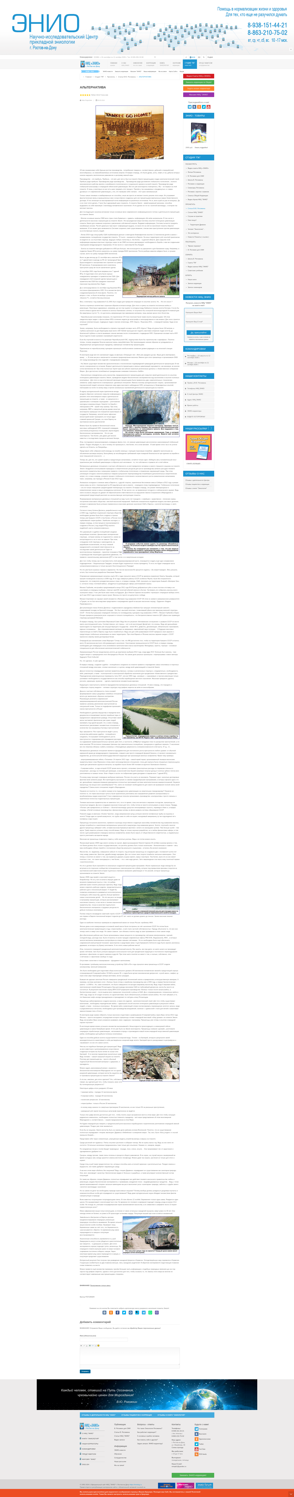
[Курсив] (84, 1345)
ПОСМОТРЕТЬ (191, 164)
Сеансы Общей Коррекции (198, 195)
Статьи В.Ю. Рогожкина (127, 77)
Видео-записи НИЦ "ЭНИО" (198, 267)
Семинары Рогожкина (196, 188)
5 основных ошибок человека (148, 1436)
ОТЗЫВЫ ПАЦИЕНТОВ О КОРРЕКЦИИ (136, 1415)
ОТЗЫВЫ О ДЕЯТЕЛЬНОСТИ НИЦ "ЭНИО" (99, 1415)
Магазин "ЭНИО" (135, 71)
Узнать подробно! (201, 147)
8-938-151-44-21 (178, 1431)
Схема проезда (177, 1447)
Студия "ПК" (99, 77)
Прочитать (111, 77)
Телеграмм (202, 1429)
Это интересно (193, 233)
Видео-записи (119, 1440)
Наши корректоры (90, 1444)
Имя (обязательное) (88, 1336)
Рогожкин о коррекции (196, 184)
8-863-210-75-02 (178, 1436)
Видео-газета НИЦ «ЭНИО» (198, 168)
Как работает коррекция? (146, 1432)
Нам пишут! (192, 220)
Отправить (85, 1371)
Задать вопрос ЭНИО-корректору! (150, 1443)
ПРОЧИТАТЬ (190, 204)
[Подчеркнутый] (87, 1345)
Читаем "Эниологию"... (196, 229)
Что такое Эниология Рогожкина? (149, 1428)
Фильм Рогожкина (194, 172)
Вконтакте (202, 1434)
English (210, 57)
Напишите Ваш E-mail (194, 322)
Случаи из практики (195, 216)
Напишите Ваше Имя (194, 312)
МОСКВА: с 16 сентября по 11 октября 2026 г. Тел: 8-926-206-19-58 (119, 57)
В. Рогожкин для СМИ (196, 176)
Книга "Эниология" (90, 1439)
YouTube (201, 1449)
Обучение (118, 1454)
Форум (182, 71)
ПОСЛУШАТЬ (190, 242)
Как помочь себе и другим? (147, 1440)
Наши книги (192, 279)
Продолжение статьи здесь (100, 1285)
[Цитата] (92, 1345)
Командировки (88, 1449)
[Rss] (204, 57)
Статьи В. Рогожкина (122, 1432)
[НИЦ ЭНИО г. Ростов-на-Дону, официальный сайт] (90, 64)
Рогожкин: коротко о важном (198, 192)
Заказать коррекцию (121, 71)
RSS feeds (202, 1454)
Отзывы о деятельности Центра (197, 480)
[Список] (95, 1345)
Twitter (201, 1444)
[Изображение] (89, 1345)
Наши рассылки (120, 1461)
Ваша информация (150, 71)
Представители (89, 1454)
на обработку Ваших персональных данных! (144, 1328)
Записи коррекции (194, 283)
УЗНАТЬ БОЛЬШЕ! (193, 464)
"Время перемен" (194, 246)
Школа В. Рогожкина (195, 180)
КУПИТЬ (188, 275)
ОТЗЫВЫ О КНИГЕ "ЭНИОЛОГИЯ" (171, 1415)
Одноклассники (204, 1439)
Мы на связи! (119, 1465)
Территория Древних (198, 225)
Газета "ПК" (192, 263)
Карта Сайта (173, 71)
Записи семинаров (195, 287)
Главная (88, 77)
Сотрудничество (120, 1458)
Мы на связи (162, 71)
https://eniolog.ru (136, 1485)
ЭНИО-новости (108, 71)
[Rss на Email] (199, 57)
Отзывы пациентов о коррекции (197, 484)
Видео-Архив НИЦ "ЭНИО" (198, 199)
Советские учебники (195, 270)
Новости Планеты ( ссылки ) (198, 237)
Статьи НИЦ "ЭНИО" (195, 212)
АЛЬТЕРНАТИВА (93, 87)
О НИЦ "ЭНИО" (88, 1433)
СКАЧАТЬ (188, 255)
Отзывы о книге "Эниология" (196, 488)
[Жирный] (81, 1345)
